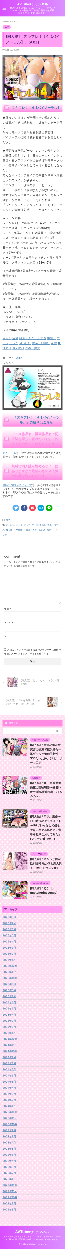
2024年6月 (9, 1075)
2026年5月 (9, 935)
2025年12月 (9, 965)
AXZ (19, 358)
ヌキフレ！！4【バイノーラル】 (36, 108)
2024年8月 (9, 1063)
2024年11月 (9, 1045)
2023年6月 (9, 1148)
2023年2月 (9, 1173)
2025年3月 (9, 1020)
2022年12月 (9, 1185)
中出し (43, 525)
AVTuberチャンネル (32, 4)
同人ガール (9, 453)
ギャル (19, 525)
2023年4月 (9, 1160)
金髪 (4, 535)
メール (8, 622)
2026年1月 (9, 959)
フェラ (35, 525)
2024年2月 (9, 1099)
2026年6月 (9, 929)
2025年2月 (9, 1026)
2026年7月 (9, 923)
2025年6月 (9, 1002)
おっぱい (10, 525)
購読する (13, 723)
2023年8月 (9, 1136)
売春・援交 (52, 525)
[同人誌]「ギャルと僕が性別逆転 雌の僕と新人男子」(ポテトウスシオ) (46, 863)
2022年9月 (9, 1203)
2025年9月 (9, 984)
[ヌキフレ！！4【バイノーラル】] (32, 407)
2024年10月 (9, 1051)
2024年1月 (9, 1106)
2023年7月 (9, 1142)
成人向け (10, 530)
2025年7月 (9, 996)
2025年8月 (9, 990)
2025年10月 (9, 978)
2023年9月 (9, 1130)
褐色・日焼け (53, 530)
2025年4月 (9, 1014)
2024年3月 (9, 1093)
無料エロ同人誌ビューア (17, 485)
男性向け (20, 530)
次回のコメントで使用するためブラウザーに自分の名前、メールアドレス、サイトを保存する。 (32, 651)
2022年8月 (9, 1209)
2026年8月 (9, 917)
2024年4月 (9, 1087)
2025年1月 (9, 1032)
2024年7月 (9, 1069)
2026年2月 (9, 953)
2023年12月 (9, 1112)
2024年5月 (9, 1081)
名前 (7, 608)
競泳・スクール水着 (36, 530)
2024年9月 (9, 1057)
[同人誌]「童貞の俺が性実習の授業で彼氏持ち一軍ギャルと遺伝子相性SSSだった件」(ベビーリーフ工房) (46, 753)
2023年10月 (9, 1124)
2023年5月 (9, 1154)
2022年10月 (9, 1197)
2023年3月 (9, 1166)
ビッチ (27, 525)
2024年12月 (9, 1039)
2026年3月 (9, 947)
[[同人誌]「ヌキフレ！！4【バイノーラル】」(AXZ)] (41, 508)
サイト (7, 635)
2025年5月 (9, 1008)
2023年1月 (9, 1179)
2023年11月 (9, 1118)
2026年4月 (9, 941)
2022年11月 (9, 1191)
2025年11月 (9, 972)
